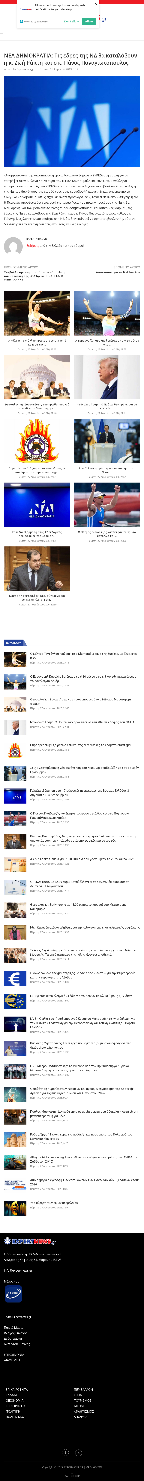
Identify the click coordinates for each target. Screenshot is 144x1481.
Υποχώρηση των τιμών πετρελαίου (54, 1202)
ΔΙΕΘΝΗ (80, 1406)
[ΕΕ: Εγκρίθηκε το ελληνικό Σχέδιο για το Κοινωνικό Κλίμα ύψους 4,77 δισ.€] (15, 1001)
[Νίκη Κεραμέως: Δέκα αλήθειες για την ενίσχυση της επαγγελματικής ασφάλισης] (15, 932)
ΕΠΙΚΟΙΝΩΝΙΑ (14, 1355)
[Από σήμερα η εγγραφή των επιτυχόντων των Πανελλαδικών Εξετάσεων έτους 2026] (15, 1185)
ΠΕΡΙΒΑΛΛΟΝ (83, 1390)
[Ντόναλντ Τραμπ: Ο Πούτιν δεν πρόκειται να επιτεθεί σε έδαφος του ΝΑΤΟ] (107, 377)
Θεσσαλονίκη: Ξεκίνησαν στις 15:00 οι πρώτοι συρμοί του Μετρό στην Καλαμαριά (78, 906)
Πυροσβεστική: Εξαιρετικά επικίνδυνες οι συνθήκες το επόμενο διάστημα (80, 745)
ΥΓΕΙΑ (78, 1395)
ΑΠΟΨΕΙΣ (80, 1417)
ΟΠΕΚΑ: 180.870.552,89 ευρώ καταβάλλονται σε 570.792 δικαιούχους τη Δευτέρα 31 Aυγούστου (79, 884)
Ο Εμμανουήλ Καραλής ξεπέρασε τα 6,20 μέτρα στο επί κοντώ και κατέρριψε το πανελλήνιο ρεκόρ (83, 678)
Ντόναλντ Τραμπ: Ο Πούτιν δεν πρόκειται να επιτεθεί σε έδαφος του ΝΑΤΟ (82, 722)
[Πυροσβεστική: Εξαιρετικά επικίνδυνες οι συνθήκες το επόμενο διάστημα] (37, 441)
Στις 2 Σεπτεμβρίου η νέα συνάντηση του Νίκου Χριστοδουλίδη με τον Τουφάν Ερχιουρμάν (84, 770)
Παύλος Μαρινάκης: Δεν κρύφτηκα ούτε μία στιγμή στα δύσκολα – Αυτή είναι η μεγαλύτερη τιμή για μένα (84, 1113)
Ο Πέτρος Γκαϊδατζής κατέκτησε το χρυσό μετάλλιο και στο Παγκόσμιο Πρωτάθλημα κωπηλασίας (79, 815)
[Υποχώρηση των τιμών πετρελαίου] (15, 1208)
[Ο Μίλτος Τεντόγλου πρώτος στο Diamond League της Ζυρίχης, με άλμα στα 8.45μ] (37, 313)
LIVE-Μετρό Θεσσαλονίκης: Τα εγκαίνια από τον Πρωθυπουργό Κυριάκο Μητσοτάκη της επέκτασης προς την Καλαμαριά (79, 1068)
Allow (89, 21)
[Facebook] (65, 1452)
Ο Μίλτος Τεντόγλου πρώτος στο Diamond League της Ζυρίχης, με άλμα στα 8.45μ (83, 656)
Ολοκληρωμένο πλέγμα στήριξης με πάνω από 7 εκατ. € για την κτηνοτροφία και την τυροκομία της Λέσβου (83, 975)
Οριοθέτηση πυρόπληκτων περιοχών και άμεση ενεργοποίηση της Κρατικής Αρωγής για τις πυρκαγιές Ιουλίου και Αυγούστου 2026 (82, 1091)
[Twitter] (78, 1452)
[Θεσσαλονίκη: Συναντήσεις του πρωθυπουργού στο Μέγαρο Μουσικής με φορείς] (37, 377)
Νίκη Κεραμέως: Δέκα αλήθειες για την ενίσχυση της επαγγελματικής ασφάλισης (85, 927)
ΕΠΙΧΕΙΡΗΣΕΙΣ (16, 1406)
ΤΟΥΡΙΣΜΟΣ (83, 1400)
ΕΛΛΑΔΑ (11, 1395)
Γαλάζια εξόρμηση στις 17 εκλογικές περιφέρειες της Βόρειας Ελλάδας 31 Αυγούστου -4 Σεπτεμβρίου (80, 792)
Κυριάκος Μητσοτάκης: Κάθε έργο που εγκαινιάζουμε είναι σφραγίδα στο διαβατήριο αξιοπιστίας (80, 1045)
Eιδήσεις (32, 246)
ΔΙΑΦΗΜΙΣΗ (12, 1360)
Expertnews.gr (25, 69)
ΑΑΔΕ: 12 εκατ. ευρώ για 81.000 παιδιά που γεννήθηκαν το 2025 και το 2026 (82, 859)
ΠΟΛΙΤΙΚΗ (13, 1411)
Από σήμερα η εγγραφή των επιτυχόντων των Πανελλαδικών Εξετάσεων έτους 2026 (84, 1182)
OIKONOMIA (14, 1400)
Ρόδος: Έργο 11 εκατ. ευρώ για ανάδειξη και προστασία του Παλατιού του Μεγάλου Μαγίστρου (81, 1136)
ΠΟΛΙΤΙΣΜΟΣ (15, 1417)
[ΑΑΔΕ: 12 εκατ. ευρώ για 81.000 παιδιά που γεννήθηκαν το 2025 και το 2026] (15, 864)
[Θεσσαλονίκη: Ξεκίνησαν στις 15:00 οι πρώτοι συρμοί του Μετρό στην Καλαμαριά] (15, 910)
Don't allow (71, 21)
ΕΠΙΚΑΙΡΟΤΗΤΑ (17, 1390)
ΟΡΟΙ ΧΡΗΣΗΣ (94, 1467)
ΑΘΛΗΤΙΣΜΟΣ (84, 1411)
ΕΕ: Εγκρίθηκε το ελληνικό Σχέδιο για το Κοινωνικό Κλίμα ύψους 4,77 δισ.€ (81, 996)
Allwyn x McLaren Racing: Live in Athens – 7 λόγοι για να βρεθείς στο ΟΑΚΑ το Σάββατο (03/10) (83, 1159)
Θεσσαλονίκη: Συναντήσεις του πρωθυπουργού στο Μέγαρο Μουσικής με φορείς (80, 701)
